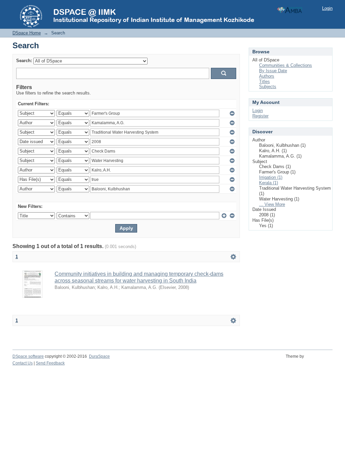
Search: (24, 60)
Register (260, 115)
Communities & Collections (285, 65)
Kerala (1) (268, 182)
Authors (266, 76)
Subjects (267, 86)
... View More (272, 204)
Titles (264, 81)
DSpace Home (26, 32)
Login (327, 8)
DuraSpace (99, 356)
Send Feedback (50, 363)
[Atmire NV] (319, 360)
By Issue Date (273, 70)
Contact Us (22, 363)
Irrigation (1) (270, 177)
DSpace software (28, 356)
